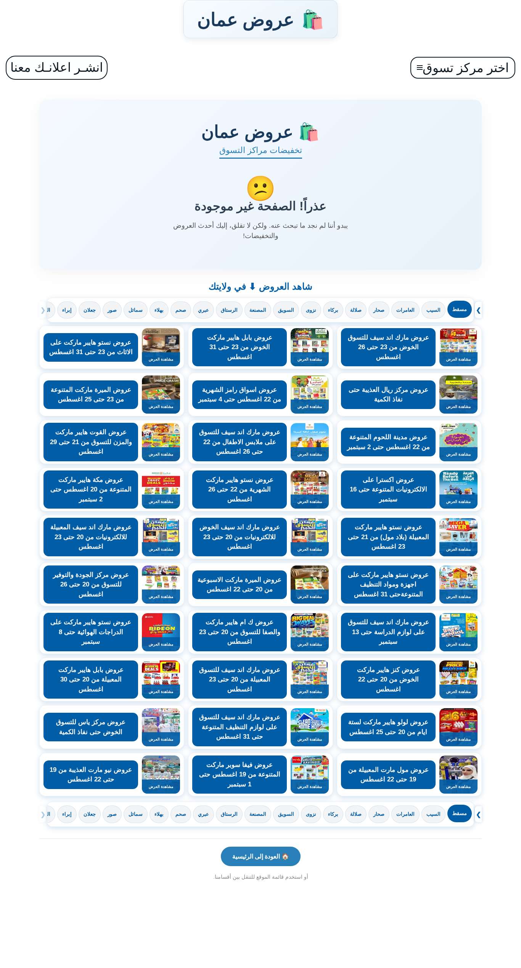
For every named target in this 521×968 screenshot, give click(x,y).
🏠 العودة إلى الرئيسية (260, 856)
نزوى (311, 310)
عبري (203, 310)
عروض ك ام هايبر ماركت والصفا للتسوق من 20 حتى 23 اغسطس (239, 631)
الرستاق (229, 310)
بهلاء (159, 310)
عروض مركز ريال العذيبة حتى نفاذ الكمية (388, 394)
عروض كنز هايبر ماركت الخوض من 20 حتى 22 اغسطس (388, 679)
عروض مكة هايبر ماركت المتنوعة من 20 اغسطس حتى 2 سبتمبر (91, 489)
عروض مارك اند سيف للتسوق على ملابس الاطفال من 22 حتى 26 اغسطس (239, 441)
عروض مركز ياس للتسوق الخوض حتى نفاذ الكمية (90, 727)
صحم (180, 310)
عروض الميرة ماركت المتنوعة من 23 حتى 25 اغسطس (91, 394)
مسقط (459, 309)
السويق (286, 310)
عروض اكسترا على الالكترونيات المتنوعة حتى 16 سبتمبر (388, 489)
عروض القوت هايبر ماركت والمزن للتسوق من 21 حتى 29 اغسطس (91, 441)
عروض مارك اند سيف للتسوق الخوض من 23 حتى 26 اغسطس (388, 347)
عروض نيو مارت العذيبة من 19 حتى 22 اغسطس (91, 774)
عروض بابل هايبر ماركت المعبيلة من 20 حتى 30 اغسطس (91, 679)
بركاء (333, 310)
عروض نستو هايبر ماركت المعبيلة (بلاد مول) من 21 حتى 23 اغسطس (388, 536)
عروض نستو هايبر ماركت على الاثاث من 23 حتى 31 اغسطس (91, 347)
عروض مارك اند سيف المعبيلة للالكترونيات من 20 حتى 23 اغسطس (91, 536)
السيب (433, 310)
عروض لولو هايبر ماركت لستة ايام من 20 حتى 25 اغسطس (388, 727)
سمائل (136, 310)
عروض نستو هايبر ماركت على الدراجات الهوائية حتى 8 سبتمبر (90, 631)
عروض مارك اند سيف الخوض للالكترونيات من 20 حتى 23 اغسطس (239, 536)
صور (112, 310)
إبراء (67, 310)
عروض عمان (260, 19)
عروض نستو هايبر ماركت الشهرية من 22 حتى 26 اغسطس (239, 489)
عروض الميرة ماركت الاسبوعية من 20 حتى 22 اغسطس (239, 584)
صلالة (356, 310)
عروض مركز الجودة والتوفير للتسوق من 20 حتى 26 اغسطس (91, 584)
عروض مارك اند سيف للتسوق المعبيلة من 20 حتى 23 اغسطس (239, 679)
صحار (378, 310)
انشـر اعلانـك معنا (56, 67)
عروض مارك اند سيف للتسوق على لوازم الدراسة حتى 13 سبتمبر (388, 631)
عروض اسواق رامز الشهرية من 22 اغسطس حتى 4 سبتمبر (239, 394)
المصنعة (257, 310)
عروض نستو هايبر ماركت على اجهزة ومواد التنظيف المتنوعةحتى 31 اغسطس (388, 584)
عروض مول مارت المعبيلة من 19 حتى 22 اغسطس (388, 774)
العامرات (405, 310)
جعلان (90, 310)
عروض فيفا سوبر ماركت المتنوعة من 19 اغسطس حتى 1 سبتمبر (239, 774)
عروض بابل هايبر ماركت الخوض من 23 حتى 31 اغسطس (239, 347)
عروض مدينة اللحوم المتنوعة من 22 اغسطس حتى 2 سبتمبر (388, 442)
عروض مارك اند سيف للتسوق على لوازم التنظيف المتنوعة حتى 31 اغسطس (239, 727)
